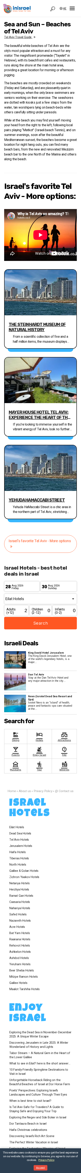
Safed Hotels (18, 914)
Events (16, 751)
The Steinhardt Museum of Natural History (37, 327)
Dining (15, 736)
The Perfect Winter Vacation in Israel (33, 1142)
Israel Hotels (29, 808)
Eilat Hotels (16, 827)
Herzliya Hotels (19, 890)
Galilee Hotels (18, 983)
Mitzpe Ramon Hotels (23, 977)
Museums (15, 766)
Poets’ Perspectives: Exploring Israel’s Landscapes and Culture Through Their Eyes (38, 1093)
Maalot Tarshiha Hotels (24, 989)
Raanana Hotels (19, 939)
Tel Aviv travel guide (18, 37)
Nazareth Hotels (20, 921)
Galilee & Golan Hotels (23, 871)
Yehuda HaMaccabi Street (37, 500)
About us (25, 791)
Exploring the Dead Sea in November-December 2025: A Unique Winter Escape (40, 1034)
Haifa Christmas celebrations (28, 1130)
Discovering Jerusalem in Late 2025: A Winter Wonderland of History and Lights (38, 1045)
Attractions (64, 736)
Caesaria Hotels (19, 902)
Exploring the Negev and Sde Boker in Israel (37, 1118)
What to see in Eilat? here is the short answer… (39, 1064)
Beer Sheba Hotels (21, 971)
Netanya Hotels (19, 883)
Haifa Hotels (17, 852)
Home (11, 791)
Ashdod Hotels (19, 958)
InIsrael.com (40, 783)
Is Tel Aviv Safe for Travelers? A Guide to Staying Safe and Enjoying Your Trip (36, 1109)
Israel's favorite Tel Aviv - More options (40, 541)
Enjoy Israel (39, 751)
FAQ (64, 751)
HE (64, 8)
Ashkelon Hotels (20, 952)
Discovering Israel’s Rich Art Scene (31, 1136)
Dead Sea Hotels (20, 834)
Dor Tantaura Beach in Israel (28, 1124)
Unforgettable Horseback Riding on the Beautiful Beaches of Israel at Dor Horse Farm (39, 1082)
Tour (39, 766)
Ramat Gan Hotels (21, 896)
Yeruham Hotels (19, 964)
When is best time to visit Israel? (30, 1101)
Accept (40, 1167)
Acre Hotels (17, 927)
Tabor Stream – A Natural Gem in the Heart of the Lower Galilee (39, 1055)
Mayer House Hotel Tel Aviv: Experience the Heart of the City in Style (39, 415)
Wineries (64, 766)
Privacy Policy (43, 791)
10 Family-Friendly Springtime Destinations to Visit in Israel (38, 1072)
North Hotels (17, 865)
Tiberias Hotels (19, 858)
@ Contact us (64, 791)
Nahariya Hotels (19, 908)
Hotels (39, 736)
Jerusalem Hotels (20, 846)
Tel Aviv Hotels (19, 840)
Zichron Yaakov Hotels (24, 877)
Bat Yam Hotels (19, 933)
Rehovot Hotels (19, 946)
